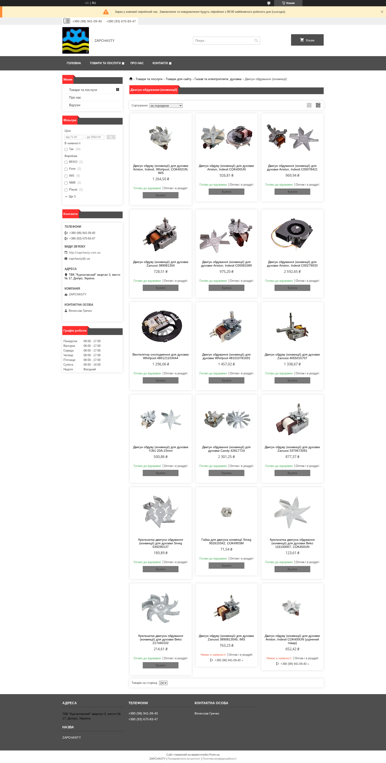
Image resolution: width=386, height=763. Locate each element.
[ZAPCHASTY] (75, 40)
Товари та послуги (105, 63)
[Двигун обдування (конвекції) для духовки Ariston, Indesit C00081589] (226, 234)
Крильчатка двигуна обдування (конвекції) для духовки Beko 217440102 (160, 639)
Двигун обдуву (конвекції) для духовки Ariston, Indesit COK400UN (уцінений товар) (292, 639)
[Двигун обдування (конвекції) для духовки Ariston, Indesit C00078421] (292, 138)
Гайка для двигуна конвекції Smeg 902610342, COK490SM (226, 541)
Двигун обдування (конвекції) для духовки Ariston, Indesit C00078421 (292, 167)
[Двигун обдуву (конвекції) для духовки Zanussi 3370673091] (292, 419)
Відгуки (74, 105)
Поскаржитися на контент (184, 758)
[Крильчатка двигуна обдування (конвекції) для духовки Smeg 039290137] (160, 512)
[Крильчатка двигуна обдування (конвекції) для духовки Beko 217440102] (160, 608)
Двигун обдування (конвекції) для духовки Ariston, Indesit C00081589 (226, 263)
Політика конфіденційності (219, 758)
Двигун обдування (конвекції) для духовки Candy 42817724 (226, 448)
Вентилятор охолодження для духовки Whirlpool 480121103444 (160, 356)
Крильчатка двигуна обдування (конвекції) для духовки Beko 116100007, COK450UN (292, 543)
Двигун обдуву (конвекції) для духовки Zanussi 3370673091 (292, 448)
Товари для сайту (178, 79)
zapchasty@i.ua (79, 258)
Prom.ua (214, 754)
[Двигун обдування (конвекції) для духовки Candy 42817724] (226, 419)
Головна (74, 63)
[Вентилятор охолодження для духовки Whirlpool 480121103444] (160, 326)
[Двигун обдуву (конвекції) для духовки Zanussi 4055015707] (292, 326)
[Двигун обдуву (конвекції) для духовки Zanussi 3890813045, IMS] (226, 608)
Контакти (160, 63)
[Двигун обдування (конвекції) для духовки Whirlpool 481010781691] (226, 326)
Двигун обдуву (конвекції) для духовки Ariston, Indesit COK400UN (226, 167)
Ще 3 (72, 196)
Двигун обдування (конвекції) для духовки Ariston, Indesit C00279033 (292, 263)
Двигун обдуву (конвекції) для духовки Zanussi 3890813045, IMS (226, 637)
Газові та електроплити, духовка (218, 79)
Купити (160, 195)
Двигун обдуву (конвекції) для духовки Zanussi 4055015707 (292, 356)
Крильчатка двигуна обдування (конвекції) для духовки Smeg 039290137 (160, 543)
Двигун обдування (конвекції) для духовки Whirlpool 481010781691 (226, 356)
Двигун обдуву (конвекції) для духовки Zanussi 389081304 (160, 263)
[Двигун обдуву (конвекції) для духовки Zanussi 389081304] (160, 234)
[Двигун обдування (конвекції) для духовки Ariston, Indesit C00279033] (292, 234)
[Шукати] (256, 41)
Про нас (137, 63)
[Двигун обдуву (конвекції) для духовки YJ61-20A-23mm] (160, 419)
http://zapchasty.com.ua (84, 252)
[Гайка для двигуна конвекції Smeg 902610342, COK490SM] (226, 512)
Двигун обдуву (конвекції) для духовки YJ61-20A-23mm (160, 448)
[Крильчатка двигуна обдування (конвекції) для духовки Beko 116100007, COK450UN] (292, 512)
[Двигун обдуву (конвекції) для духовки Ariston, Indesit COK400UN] (226, 138)
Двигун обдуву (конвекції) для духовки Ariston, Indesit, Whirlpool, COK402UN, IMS (160, 169)
